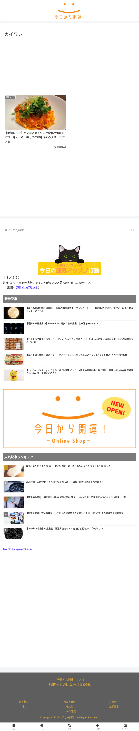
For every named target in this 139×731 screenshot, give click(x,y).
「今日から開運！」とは (69, 679)
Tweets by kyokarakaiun (17, 549)
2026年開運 (69, 711)
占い (25, 706)
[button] (133, 230)
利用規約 (53, 684)
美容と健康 (69, 701)
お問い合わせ (69, 684)
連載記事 (114, 706)
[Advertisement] (69, 64)
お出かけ (114, 701)
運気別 (69, 706)
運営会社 (85, 684)
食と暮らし (25, 701)
